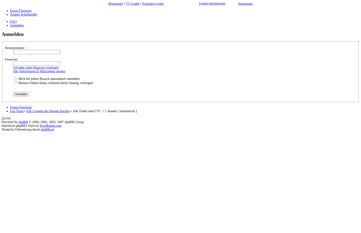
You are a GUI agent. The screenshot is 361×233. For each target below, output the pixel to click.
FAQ (13, 21)
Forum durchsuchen (212, 3)
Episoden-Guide (153, 3)
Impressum (245, 3)
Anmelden (17, 25)
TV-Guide (132, 3)
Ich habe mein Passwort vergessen (35, 67)
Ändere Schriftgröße (23, 14)
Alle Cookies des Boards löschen (48, 111)
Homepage (115, 3)
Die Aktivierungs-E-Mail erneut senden (39, 71)
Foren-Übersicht (21, 11)
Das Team (16, 111)
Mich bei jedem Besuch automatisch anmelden (49, 79)
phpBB (23, 122)
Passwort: (11, 59)
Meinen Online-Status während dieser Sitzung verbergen (55, 83)
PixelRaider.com (50, 125)
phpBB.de (47, 129)
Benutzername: (15, 48)
